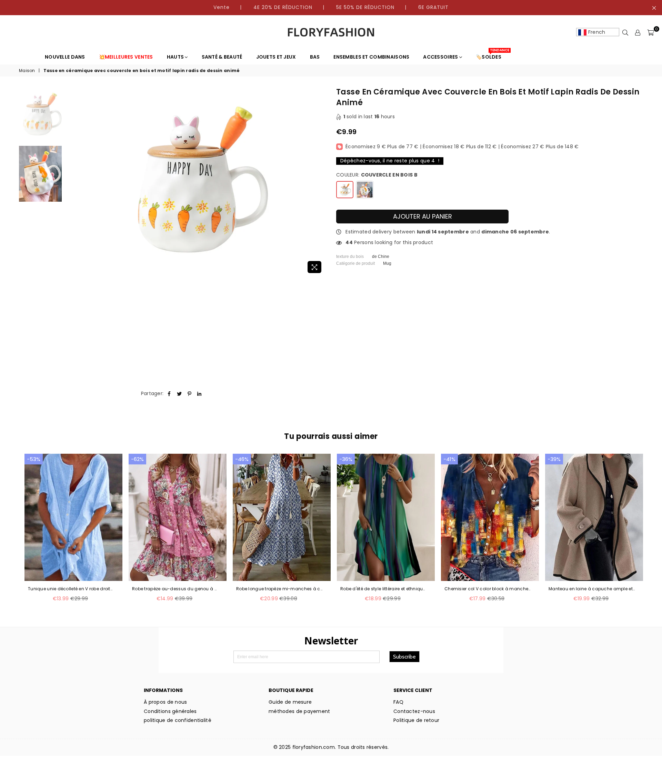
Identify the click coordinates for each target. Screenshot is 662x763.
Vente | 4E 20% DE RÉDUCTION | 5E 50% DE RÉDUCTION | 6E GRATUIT (331, 7)
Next (320, 182)
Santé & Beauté (222, 56)
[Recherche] (625, 32)
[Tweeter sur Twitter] (179, 393)
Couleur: (377, 175)
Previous (71, 182)
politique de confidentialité (177, 720)
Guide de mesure (290, 702)
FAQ (398, 702)
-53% (33, 459)
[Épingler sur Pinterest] (189, 393)
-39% (554, 459)
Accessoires (441, 56)
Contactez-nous (414, 711)
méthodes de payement (299, 711)
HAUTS (176, 56)
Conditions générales (170, 711)
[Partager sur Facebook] (169, 393)
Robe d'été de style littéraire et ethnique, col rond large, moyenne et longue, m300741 (383, 589)
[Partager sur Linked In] (199, 393)
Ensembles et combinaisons (371, 56)
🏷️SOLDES (491, 55)
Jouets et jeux (276, 56)
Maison (27, 70)
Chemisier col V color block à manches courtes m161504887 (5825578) (487, 589)
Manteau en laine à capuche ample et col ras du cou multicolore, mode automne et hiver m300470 (592, 589)
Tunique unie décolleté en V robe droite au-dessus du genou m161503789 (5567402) (71, 589)
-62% (137, 459)
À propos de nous (165, 702)
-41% (449, 459)
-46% (242, 459)
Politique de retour (416, 720)
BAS (315, 56)
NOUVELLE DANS (65, 56)
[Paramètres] (638, 32)
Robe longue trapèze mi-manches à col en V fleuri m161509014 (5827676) (279, 589)
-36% (345, 459)
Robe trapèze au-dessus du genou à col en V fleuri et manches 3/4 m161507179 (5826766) (175, 589)
